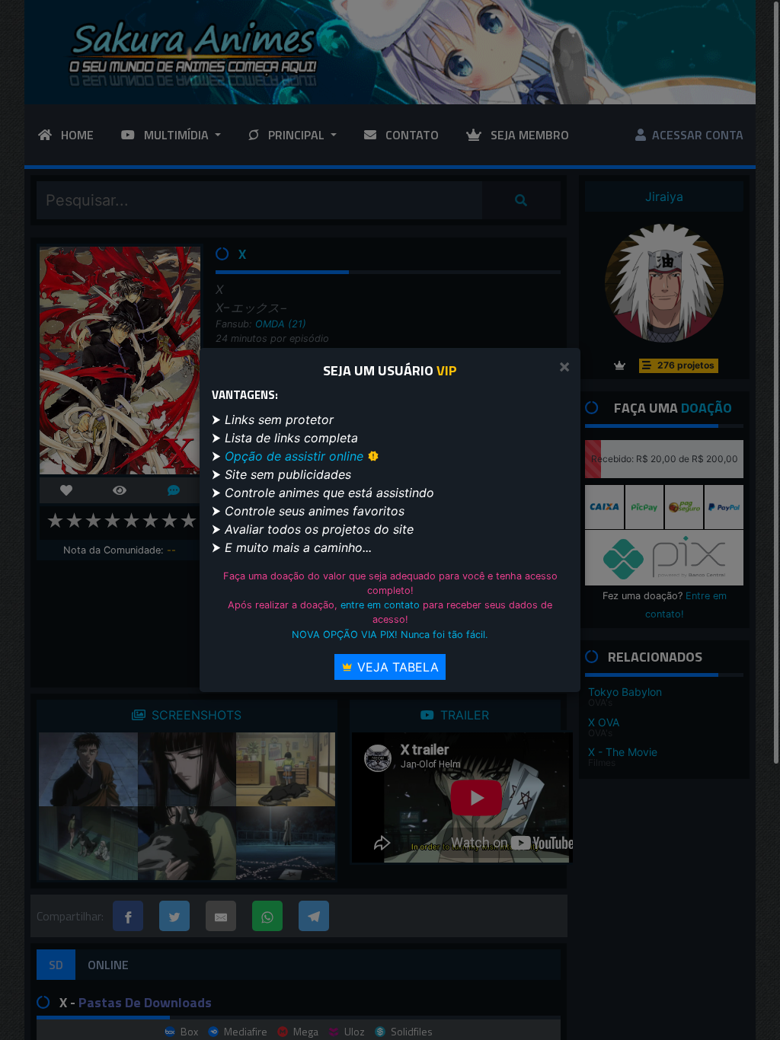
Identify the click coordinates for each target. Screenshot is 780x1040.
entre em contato (380, 605)
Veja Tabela (396, 667)
